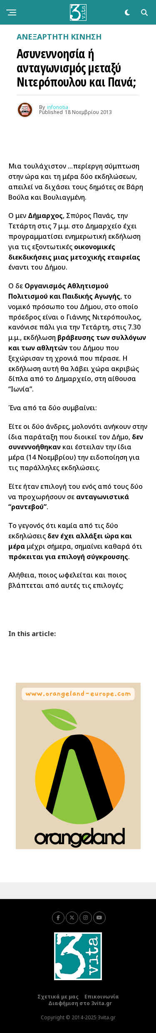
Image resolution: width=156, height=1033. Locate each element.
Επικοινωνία (101, 996)
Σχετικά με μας (58, 996)
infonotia (57, 107)
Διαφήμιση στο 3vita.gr (80, 1003)
